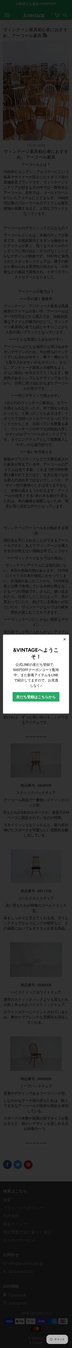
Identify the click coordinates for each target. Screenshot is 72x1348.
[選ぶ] (64, 639)
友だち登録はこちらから (36, 697)
